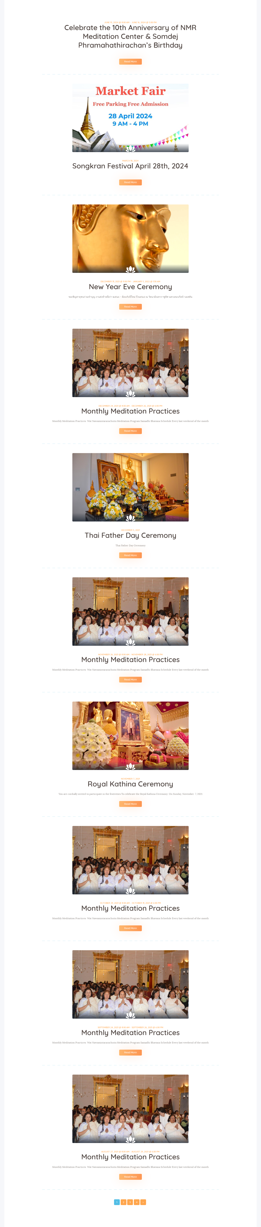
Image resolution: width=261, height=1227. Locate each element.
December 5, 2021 (130, 530)
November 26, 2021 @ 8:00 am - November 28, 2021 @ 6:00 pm (130, 655)
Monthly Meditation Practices (130, 411)
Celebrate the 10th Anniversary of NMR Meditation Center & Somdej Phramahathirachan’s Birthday (130, 36)
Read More (130, 61)
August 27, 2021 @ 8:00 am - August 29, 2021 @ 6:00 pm (130, 1152)
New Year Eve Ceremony (130, 287)
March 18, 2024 (130, 161)
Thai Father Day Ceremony (130, 535)
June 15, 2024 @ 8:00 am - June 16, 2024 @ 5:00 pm (130, 22)
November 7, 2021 (130, 779)
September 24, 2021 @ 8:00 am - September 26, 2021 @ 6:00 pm (130, 1027)
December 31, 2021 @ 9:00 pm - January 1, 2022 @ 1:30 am (130, 282)
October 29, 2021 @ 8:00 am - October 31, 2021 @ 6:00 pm (130, 903)
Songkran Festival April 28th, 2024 (130, 166)
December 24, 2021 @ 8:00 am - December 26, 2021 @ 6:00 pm (130, 406)
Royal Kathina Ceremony (130, 784)
